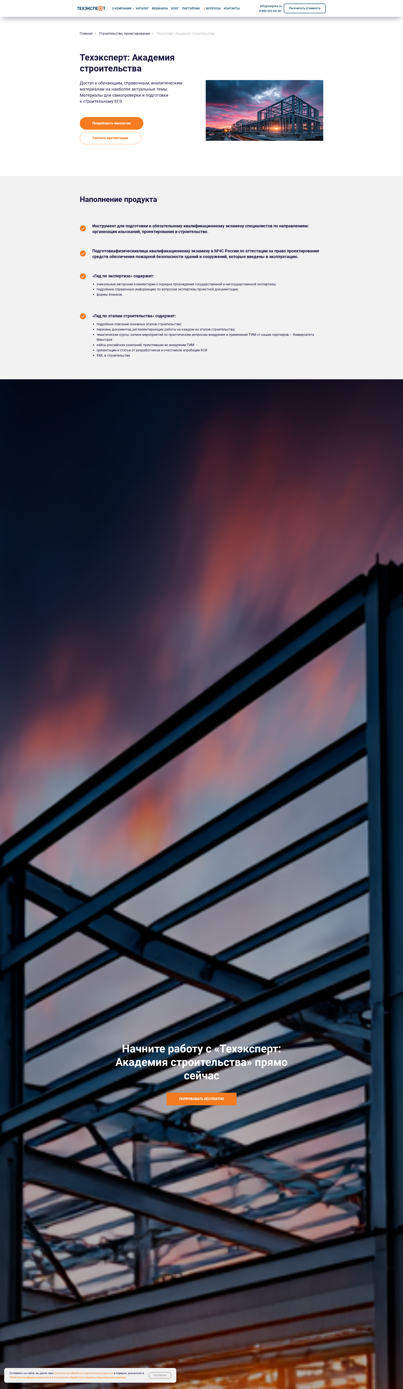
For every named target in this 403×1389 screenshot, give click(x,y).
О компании (121, 8)
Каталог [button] (142, 8)
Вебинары (160, 8)
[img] (91, 8)
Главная (86, 34)
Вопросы (213, 8)
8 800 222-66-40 (270, 11)
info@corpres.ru (271, 6)
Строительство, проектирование (124, 34)
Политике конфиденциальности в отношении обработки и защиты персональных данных (67, 1377)
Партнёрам (191, 8)
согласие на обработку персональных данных (83, 1373)
